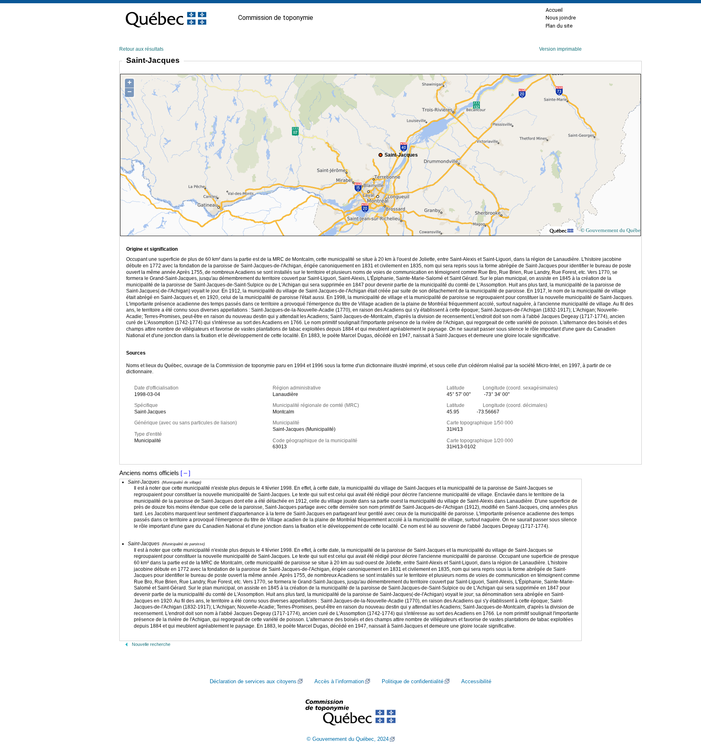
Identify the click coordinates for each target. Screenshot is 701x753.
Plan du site (559, 26)
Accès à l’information (339, 681)
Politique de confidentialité (412, 681)
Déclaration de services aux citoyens (253, 681)
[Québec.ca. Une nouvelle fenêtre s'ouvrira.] (165, 17)
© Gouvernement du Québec (612, 230)
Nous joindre (561, 18)
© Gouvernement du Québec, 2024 (348, 739)
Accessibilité (476, 681)
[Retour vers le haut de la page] (681, 708)
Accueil (554, 10)
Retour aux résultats (141, 49)
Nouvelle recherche (151, 644)
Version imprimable (560, 49)
